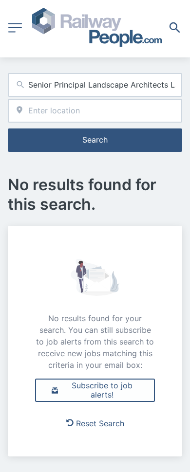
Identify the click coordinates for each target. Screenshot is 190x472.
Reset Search (100, 423)
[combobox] (95, 85)
